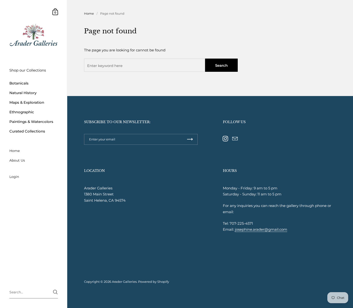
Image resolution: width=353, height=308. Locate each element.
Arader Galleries (124, 282)
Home (89, 13)
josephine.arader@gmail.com (261, 229)
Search (221, 65)
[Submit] (55, 292)
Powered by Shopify (153, 282)
